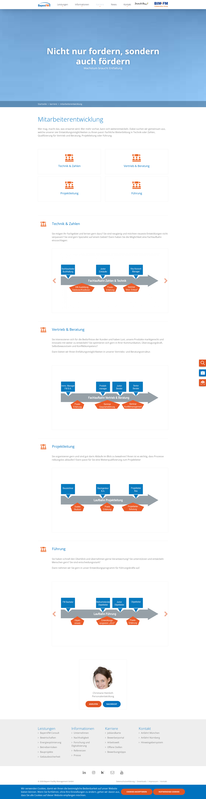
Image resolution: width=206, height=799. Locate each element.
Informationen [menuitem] (80, 5)
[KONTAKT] (202, 382)
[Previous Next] (110, 280)
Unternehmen (81, 732)
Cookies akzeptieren (137, 792)
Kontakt (163, 781)
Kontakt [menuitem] (126, 5)
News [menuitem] (114, 4)
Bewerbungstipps (116, 751)
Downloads (141, 781)
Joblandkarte (114, 732)
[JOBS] (202, 372)
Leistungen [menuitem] (61, 5)
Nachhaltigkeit (81, 737)
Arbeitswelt (113, 742)
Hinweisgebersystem (152, 742)
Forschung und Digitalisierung (80, 744)
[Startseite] (46, 4)
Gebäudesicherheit (50, 756)
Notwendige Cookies (169, 792)
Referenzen (80, 750)
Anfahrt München (150, 732)
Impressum (153, 781)
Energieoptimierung (50, 742)
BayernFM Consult (49, 732)
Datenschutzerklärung (125, 781)
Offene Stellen (114, 747)
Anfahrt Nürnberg (150, 737)
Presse (77, 755)
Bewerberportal (115, 737)
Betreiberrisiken (48, 747)
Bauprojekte (46, 751)
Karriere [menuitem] (98, 5)
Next (166, 280)
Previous (54, 280)
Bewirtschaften (48, 737)
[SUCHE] (202, 363)
